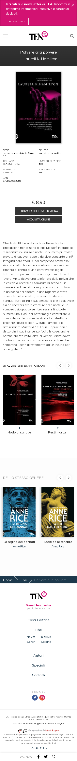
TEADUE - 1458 (11, 163)
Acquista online (38, 219)
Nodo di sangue (19, 432)
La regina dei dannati (19, 542)
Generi (31, 641)
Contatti (38, 675)
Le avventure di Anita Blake (24, 366)
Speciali (38, 665)
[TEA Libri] (38, 35)
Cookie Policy (39, 748)
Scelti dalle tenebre (58, 542)
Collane (46, 641)
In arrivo (46, 637)
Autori (38, 655)
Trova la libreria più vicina (38, 211)
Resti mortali (57, 432)
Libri (23, 580)
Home (8, 580)
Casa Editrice (39, 620)
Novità (31, 637)
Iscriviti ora (17, 21)
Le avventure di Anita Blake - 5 (19, 154)
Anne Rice (19, 546)
